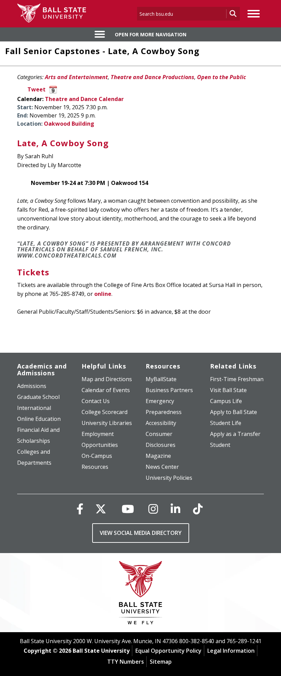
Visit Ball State (228, 390)
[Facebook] (79, 508)
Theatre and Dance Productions (152, 77)
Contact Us (96, 401)
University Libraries (107, 423)
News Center (162, 467)
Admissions (31, 386)
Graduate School (38, 397)
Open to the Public (221, 77)
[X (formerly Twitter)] (100, 508)
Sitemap (161, 661)
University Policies (169, 477)
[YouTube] (128, 508)
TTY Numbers (125, 661)
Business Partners (169, 390)
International (34, 408)
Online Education (39, 419)
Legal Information (231, 650)
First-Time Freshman (237, 379)
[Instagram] (153, 508)
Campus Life (226, 401)
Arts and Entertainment (76, 77)
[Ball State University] (140, 594)
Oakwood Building (69, 123)
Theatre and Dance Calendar (84, 99)
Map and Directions (107, 379)
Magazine (158, 456)
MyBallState (161, 379)
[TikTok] (198, 508)
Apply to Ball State (233, 412)
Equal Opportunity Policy (168, 650)
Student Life (225, 423)
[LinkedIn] (175, 508)
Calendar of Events (106, 390)
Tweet (36, 89)
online (102, 294)
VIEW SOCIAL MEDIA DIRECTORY (141, 533)
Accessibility (161, 423)
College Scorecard (104, 412)
